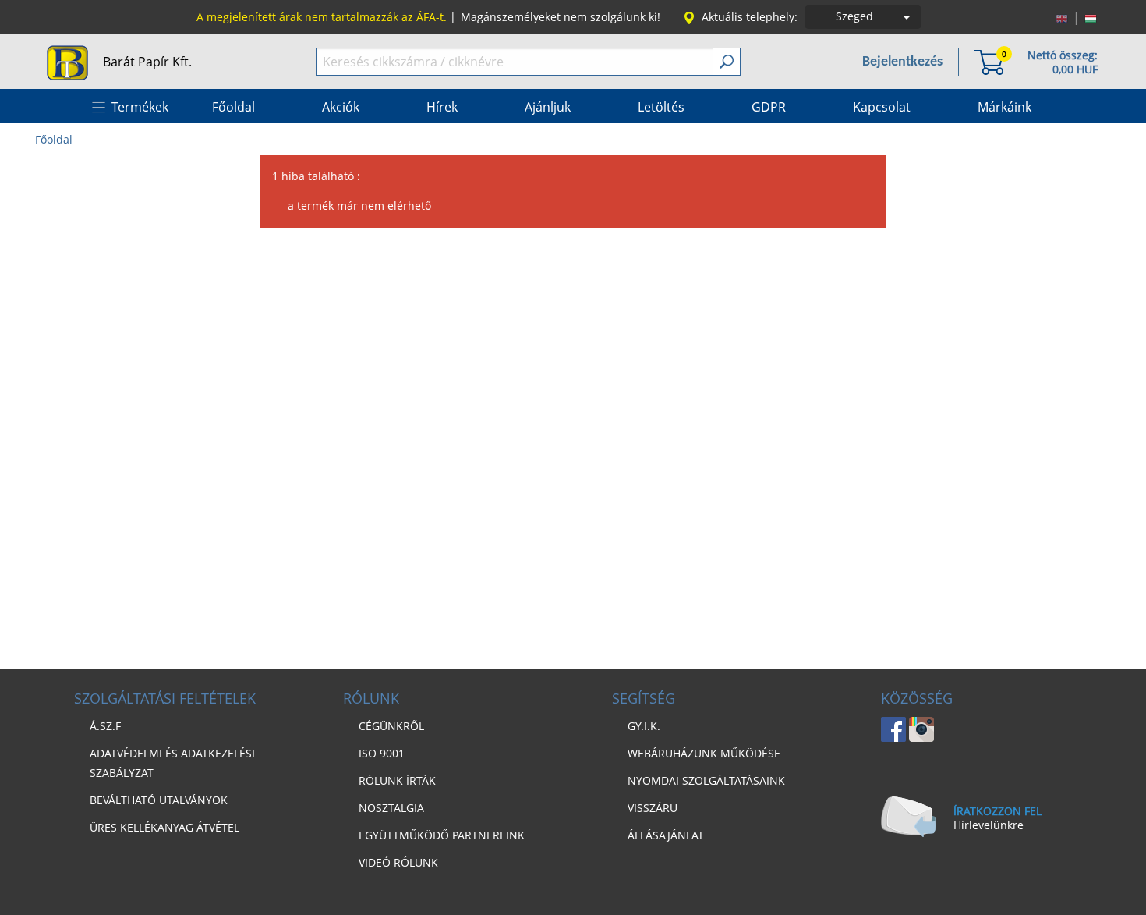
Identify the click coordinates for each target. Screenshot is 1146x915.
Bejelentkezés (902, 62)
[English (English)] (1062, 17)
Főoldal (54, 139)
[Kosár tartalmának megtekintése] (989, 61)
